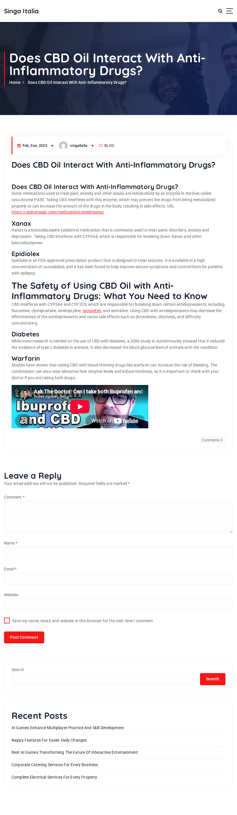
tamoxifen (92, 310)
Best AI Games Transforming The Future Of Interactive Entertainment (75, 752)
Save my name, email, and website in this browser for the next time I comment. (83, 620)
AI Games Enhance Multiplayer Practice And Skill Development (68, 727)
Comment (14, 497)
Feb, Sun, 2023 (34, 145)
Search (18, 669)
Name (11, 543)
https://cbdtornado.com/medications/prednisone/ (58, 212)
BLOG (109, 145)
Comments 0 (212, 440)
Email (10, 569)
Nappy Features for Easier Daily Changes (49, 740)
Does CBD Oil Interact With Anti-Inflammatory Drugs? (77, 82)
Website (11, 594)
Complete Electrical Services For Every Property (54, 777)
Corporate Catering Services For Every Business (55, 764)
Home (15, 82)
